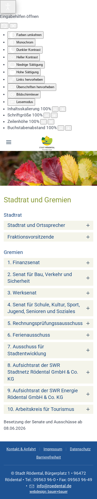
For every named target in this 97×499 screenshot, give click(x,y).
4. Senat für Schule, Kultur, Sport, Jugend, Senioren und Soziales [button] (43, 308)
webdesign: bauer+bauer (49, 492)
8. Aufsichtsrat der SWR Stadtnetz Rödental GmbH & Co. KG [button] (42, 372)
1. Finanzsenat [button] (23, 262)
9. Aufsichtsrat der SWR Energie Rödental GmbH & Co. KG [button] (42, 394)
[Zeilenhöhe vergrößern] (51, 121)
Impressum (53, 449)
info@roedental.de (54, 485)
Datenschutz (80, 449)
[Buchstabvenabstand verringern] (61, 128)
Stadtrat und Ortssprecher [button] (36, 225)
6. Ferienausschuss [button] (28, 335)
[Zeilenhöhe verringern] (43, 121)
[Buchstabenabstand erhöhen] (68, 128)
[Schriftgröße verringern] (47, 115)
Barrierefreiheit (48, 457)
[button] (9, 142)
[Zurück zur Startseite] (47, 142)
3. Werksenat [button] (22, 293)
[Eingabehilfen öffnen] (8, 6)
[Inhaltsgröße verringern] (55, 109)
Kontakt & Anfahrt (21, 449)
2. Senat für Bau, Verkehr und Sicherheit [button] (39, 278)
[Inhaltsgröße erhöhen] (62, 109)
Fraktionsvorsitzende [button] (30, 237)
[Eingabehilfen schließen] (13, 26)
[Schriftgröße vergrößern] (54, 115)
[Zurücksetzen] (4, 26)
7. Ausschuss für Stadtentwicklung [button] (26, 350)
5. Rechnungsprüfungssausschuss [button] (45, 323)
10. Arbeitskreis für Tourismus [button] (40, 409)
